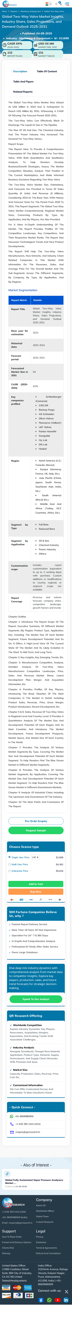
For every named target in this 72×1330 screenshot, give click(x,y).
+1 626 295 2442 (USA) (28, 1123)
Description (20, 71)
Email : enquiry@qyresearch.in (17, 1222)
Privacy (39, 1236)
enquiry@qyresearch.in (28, 1131)
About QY (41, 1205)
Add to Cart (36, 884)
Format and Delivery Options (16, 1242)
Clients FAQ (8, 1247)
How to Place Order (12, 1236)
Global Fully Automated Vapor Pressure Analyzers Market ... (34, 1181)
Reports (14, 11)
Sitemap (6, 1253)
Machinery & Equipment (31, 11)
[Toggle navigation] (66, 3)
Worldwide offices (45, 1211)
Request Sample (36, 830)
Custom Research (45, 1222)
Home (4, 11)
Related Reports (23, 91)
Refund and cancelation (48, 1253)
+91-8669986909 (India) (14, 1217)
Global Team (42, 1216)
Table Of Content (47, 71)
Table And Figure (23, 81)
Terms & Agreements (46, 1247)
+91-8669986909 (24, 1116)
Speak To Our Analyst (36, 999)
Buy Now (35, 891)
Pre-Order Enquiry (36, 821)
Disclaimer (41, 1242)
